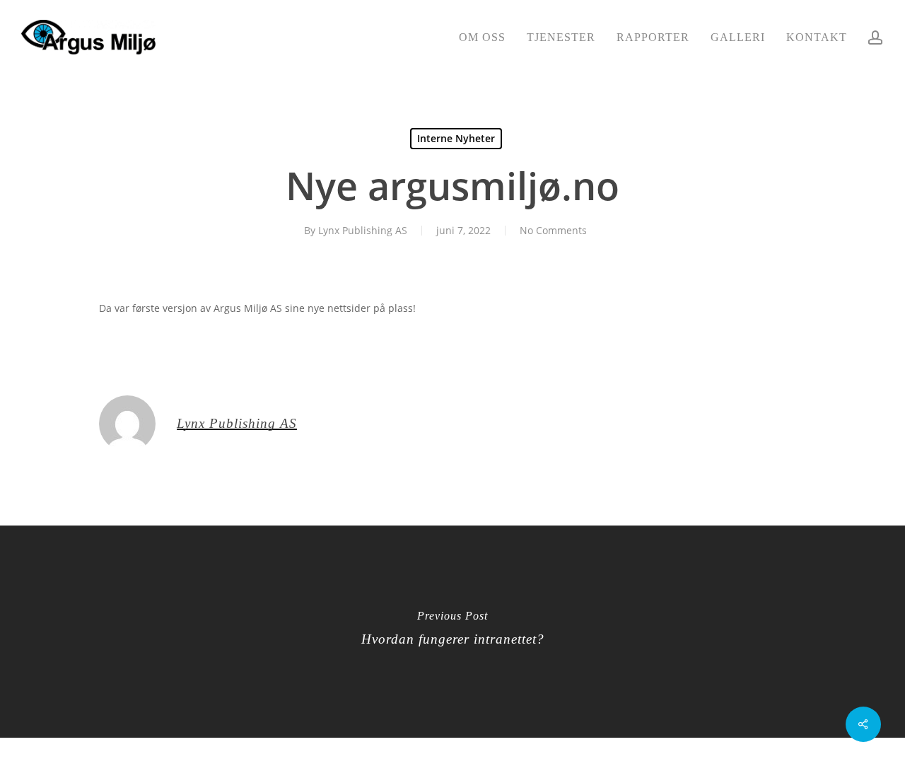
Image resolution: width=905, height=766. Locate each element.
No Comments (553, 230)
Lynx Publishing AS (362, 230)
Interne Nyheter (456, 138)
